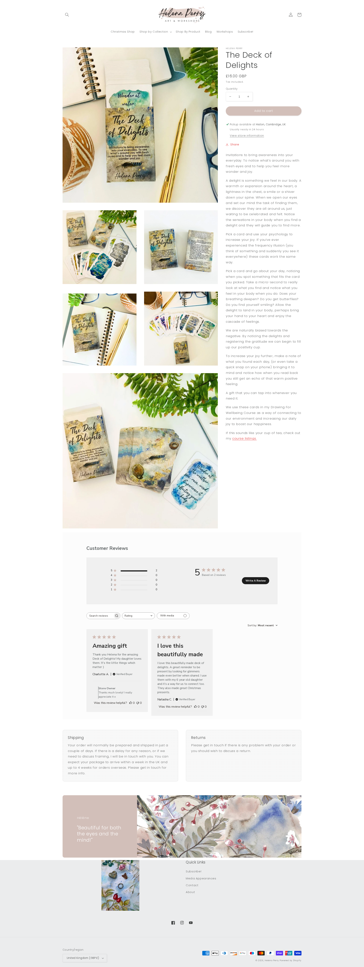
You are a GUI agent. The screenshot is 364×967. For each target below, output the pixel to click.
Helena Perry (272, 960)
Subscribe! (193, 871)
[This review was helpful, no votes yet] (130, 703)
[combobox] (138, 615)
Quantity (231, 88)
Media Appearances (201, 878)
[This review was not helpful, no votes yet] (137, 703)
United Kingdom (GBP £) (83, 958)
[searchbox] (100, 616)
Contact (192, 885)
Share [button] (234, 144)
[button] (67, 14)
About (190, 892)
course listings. (244, 438)
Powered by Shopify (290, 960)
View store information (247, 135)
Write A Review (256, 580)
